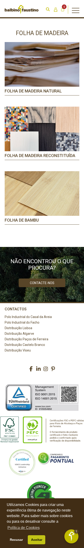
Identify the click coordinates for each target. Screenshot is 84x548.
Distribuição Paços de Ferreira (26, 339)
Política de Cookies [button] (23, 528)
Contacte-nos (42, 283)
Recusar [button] (16, 539)
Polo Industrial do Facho (22, 322)
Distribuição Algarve (19, 333)
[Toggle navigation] (75, 9)
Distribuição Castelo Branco (25, 345)
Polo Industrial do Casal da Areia (28, 317)
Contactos (16, 309)
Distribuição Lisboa (18, 328)
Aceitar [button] (36, 539)
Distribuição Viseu (18, 350)
